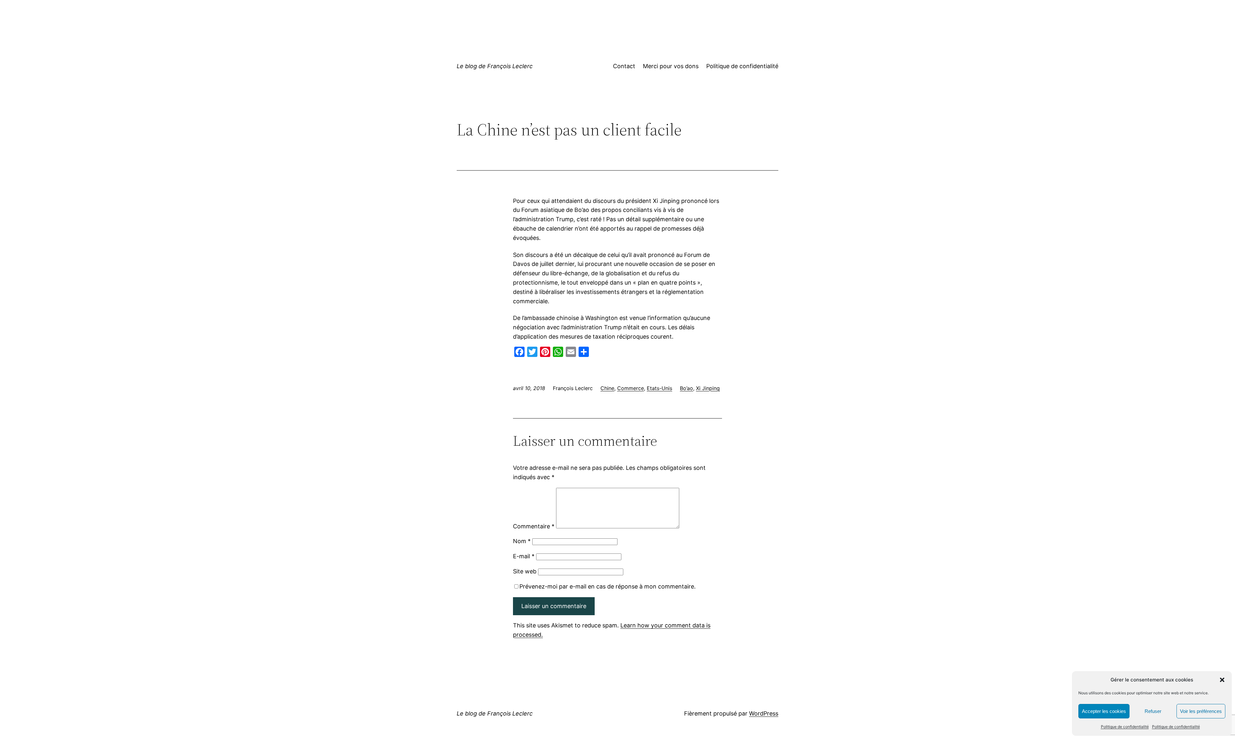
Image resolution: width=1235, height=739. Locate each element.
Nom (522, 541)
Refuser (1153, 711)
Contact (624, 66)
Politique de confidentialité (1125, 726)
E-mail (524, 556)
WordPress (763, 713)
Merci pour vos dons (671, 66)
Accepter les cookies (1104, 711)
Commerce (630, 388)
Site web (524, 571)
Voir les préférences (1201, 711)
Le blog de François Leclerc (495, 66)
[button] (1222, 680)
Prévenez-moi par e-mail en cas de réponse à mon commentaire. (607, 586)
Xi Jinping (708, 388)
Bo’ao (686, 388)
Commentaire (533, 526)
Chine (607, 388)
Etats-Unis (659, 388)
